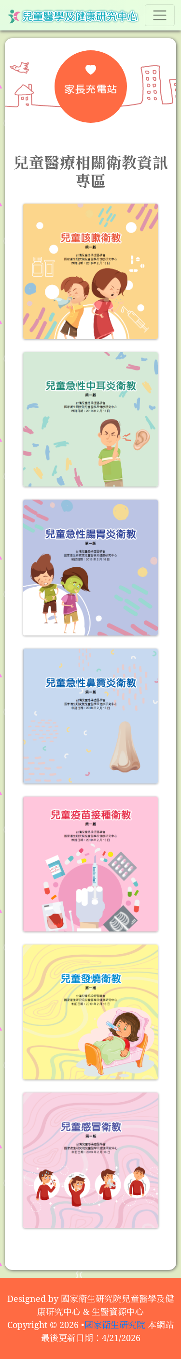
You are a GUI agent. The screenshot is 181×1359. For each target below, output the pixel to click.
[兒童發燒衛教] (90, 1012)
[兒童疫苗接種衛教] (90, 864)
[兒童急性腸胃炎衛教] (90, 567)
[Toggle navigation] (160, 15)
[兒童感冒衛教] (90, 1160)
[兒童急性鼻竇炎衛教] (90, 716)
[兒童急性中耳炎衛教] (90, 419)
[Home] (73, 15)
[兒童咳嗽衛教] (90, 271)
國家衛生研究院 (114, 1324)
